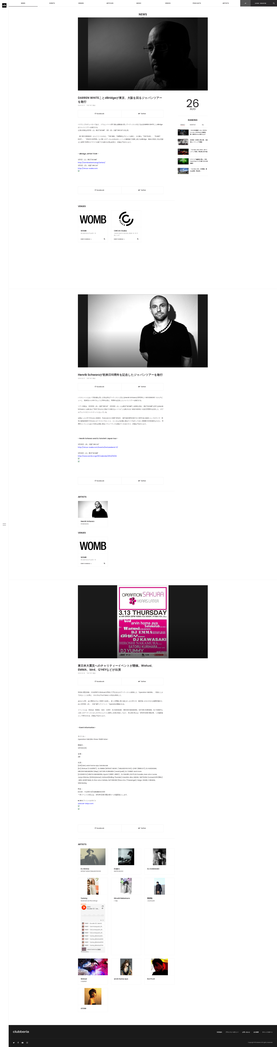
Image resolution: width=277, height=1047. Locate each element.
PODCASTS (197, 3)
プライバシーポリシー (232, 1032)
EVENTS (52, 3)
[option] (183, 125)
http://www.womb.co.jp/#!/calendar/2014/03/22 (97, 456)
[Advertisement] (143, 270)
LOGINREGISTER (260, 3)
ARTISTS (226, 3)
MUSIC (138, 3)
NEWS (23, 3)
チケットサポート (267, 1032)
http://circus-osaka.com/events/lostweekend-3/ (98, 447)
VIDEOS (168, 3)
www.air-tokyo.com (85, 803)
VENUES (81, 3)
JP (245, 3)
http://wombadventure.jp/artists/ (91, 162)
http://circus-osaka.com (88, 168)
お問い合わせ (246, 1032)
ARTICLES (109, 3)
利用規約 (219, 1032)
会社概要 (256, 1032)
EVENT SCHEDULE (85, 239)
